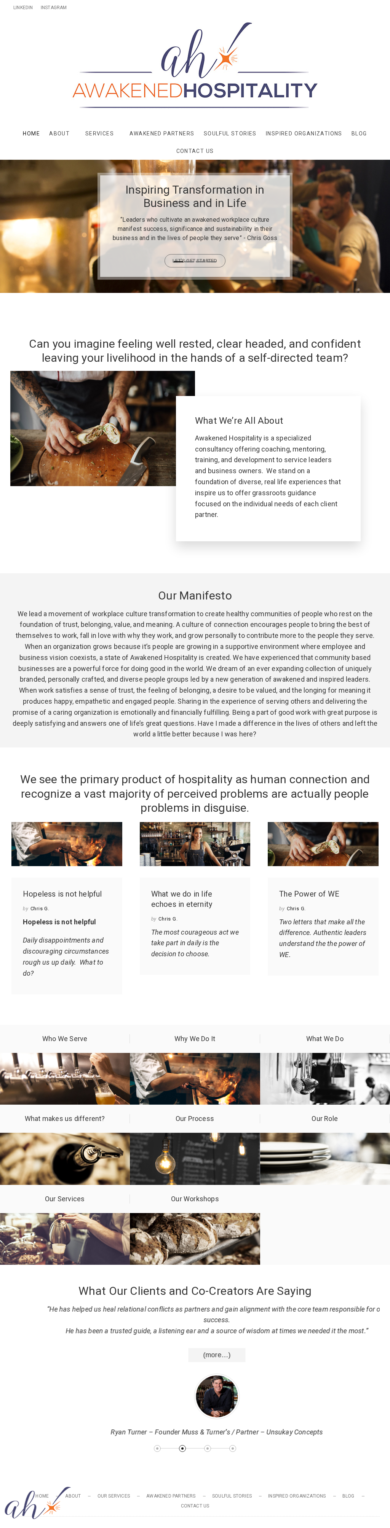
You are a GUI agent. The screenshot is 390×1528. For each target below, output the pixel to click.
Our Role (325, 1119)
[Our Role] (325, 1138)
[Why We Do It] (195, 1058)
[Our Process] (195, 1138)
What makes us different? (65, 1119)
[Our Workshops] (195, 1218)
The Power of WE (309, 893)
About (59, 133)
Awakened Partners (162, 133)
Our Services (65, 1199)
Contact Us (195, 151)
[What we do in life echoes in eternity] (195, 844)
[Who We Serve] (65, 1058)
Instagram (54, 7)
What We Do (325, 1039)
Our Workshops (195, 1199)
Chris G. (40, 908)
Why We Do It (194, 1039)
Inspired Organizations (304, 133)
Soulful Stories (230, 133)
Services (99, 133)
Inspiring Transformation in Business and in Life (194, 196)
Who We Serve (64, 1039)
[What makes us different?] (65, 1138)
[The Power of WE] (323, 844)
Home (31, 133)
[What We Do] (325, 1058)
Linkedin (23, 7)
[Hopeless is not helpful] (66, 844)
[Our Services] (65, 1218)
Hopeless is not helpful (62, 893)
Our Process (195, 1119)
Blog (359, 133)
